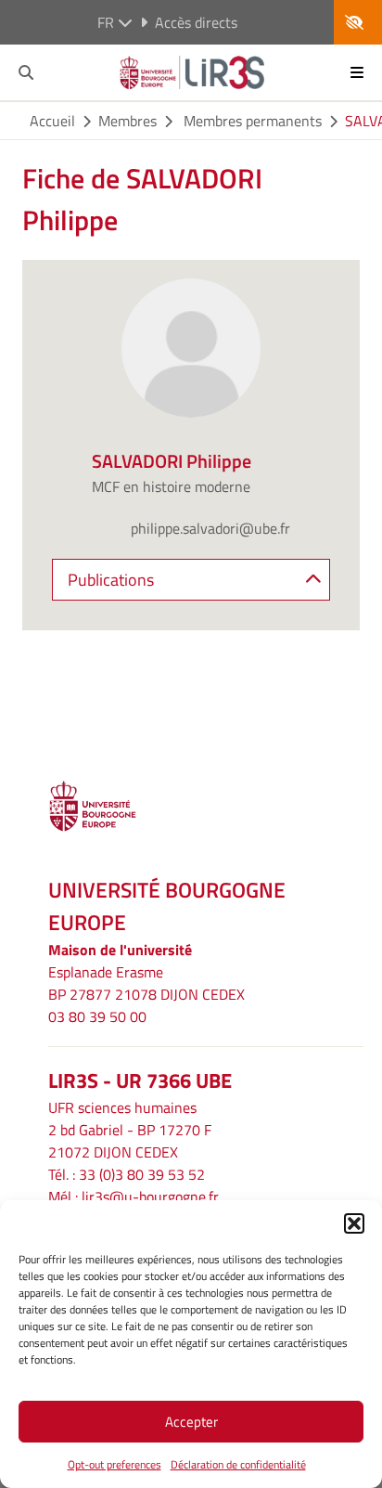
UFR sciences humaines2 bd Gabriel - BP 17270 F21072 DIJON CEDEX (129, 1129)
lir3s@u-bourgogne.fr (150, 1196)
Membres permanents (251, 121)
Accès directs (196, 22)
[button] (354, 1223)
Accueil (52, 121)
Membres (127, 121)
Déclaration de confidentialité (238, 1464)
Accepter (191, 1421)
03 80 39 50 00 (97, 1016)
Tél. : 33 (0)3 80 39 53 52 (126, 1174)
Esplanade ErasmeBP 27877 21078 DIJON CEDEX (146, 983)
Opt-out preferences (114, 1464)
